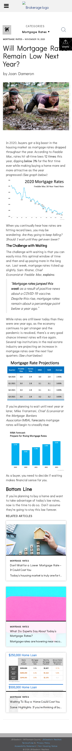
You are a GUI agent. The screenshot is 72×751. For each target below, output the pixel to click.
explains (48, 274)
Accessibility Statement (25, 745)
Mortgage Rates (12, 39)
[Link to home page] (36, 6)
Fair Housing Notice (47, 745)
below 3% (30, 161)
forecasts (38, 420)
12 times (50, 156)
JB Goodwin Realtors (51, 739)
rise (45, 425)
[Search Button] (63, 29)
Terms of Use (28, 742)
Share (65, 47)
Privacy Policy (43, 742)
